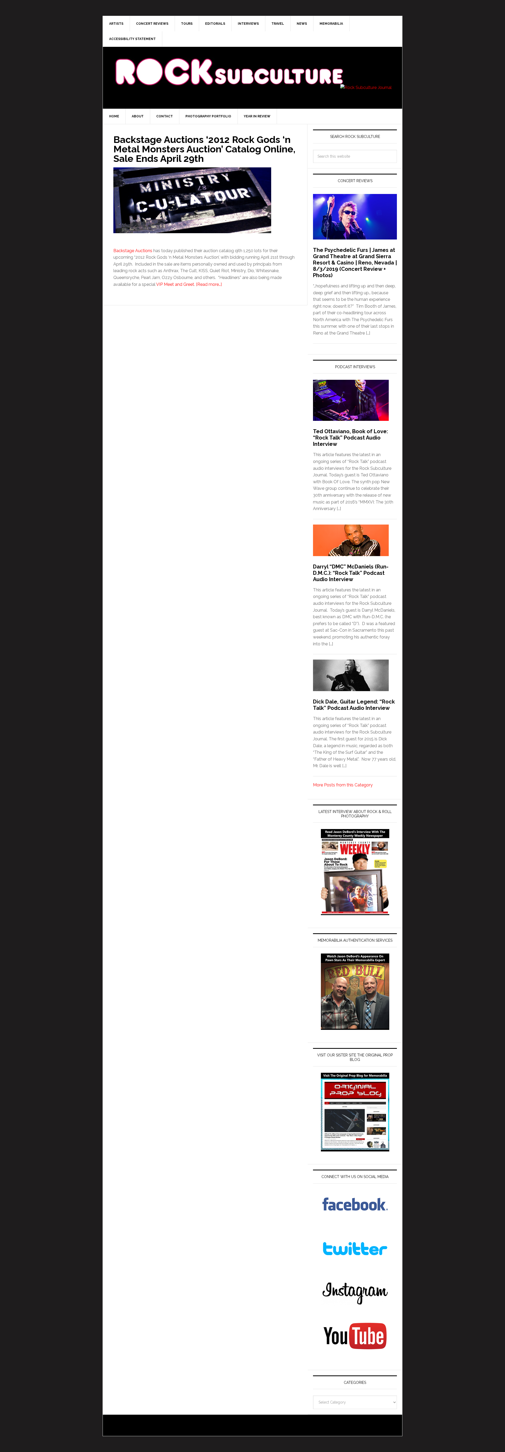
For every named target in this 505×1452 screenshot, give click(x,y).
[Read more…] (209, 284)
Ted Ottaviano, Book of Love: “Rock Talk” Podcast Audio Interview (350, 437)
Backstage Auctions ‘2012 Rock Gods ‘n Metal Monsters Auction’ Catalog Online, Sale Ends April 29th (204, 149)
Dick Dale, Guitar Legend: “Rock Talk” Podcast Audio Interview (354, 704)
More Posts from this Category (343, 784)
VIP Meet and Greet (175, 284)
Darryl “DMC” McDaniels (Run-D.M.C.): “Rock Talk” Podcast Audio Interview (350, 572)
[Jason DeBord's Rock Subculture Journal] (228, 63)
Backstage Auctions (132, 250)
